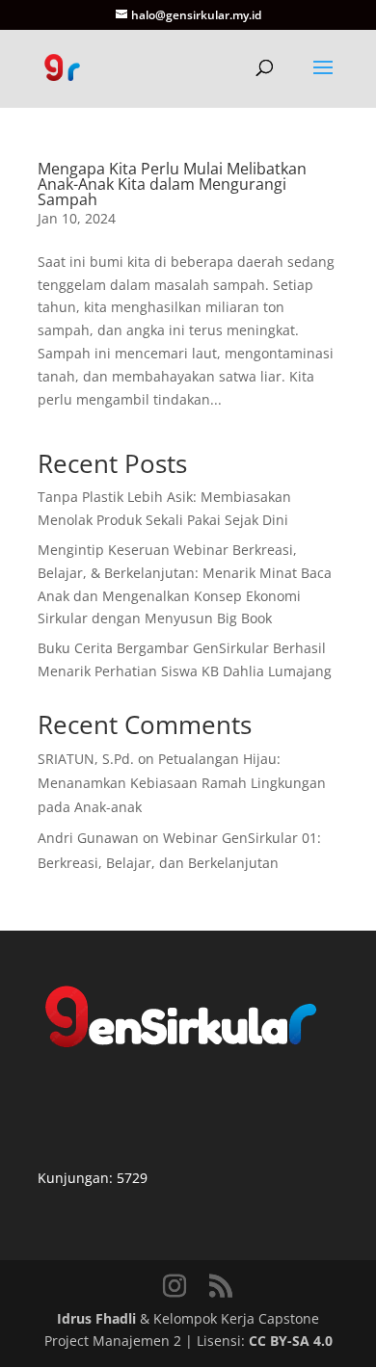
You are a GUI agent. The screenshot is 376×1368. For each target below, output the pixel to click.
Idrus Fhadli (96, 1318)
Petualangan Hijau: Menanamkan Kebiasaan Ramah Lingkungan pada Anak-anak (182, 783)
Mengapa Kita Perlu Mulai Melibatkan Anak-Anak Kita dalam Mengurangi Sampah (172, 184)
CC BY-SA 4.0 (291, 1340)
